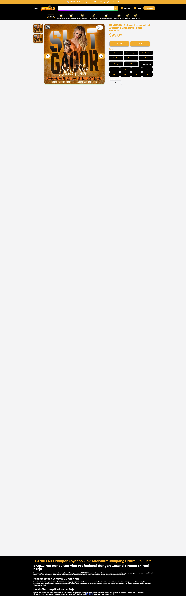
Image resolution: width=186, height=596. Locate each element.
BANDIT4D (89, 594)
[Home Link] (48, 8)
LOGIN (140, 44)
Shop (36, 8)
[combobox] (86, 8)
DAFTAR (119, 44)
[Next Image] (101, 56)
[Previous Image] (47, 56)
